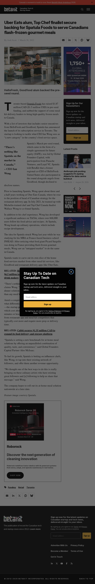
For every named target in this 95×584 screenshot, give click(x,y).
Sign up (47, 304)
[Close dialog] (71, 272)
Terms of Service (54, 311)
